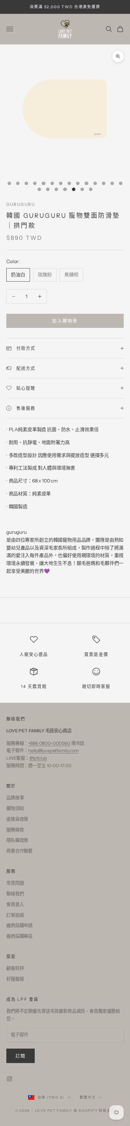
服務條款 (15, 830)
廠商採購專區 (19, 936)
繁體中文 (88, 1097)
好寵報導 (15, 979)
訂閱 (20, 1056)
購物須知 (15, 808)
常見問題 (15, 883)
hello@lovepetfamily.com (53, 750)
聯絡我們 (15, 894)
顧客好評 (15, 968)
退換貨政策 (17, 819)
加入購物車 (65, 321)
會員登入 (15, 904)
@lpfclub (38, 758)
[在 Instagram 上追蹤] (9, 1079)
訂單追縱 (15, 915)
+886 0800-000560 (49, 743)
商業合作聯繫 (19, 851)
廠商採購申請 (19, 925)
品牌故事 (15, 798)
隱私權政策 (17, 840)
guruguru (20, 204)
